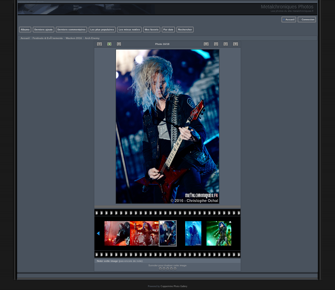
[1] (160, 268)
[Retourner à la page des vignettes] (99, 44)
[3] (167, 268)
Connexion (308, 19)
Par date (168, 29)
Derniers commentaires (71, 29)
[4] (171, 268)
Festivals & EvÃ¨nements (48, 38)
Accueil (290, 19)
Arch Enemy (92, 38)
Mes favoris (152, 29)
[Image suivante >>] (225, 44)
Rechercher (185, 29)
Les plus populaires (102, 29)
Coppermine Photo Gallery (174, 286)
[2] (164, 268)
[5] (175, 268)
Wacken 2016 (74, 38)
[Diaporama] (119, 44)
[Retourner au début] (206, 44)
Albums (25, 29)
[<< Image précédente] (216, 44)
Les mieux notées (129, 29)
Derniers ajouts (43, 29)
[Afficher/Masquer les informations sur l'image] (109, 44)
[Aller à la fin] (236, 44)
